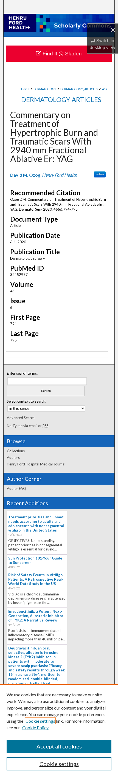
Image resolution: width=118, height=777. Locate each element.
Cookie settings (40, 721)
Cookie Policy (35, 727)
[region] (59, 730)
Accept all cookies (59, 746)
